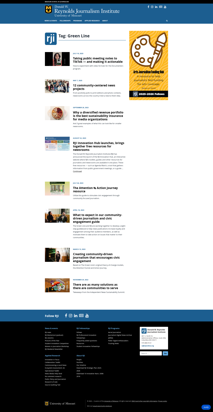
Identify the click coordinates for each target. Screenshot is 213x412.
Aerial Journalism (114, 332)
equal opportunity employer (102, 406)
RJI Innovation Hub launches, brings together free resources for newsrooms (98, 146)
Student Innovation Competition (57, 343)
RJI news (48, 332)
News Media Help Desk (53, 374)
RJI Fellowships (83, 328)
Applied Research (92, 21)
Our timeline (81, 365)
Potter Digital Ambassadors (118, 341)
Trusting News (113, 343)
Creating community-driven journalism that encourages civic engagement (96, 257)
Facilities (80, 362)
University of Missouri (68, 15)
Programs (77, 21)
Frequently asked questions (87, 341)
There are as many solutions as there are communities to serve (95, 286)
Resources (80, 343)
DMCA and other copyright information (144, 401)
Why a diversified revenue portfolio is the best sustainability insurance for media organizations (98, 115)
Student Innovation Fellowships (88, 346)
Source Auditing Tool (52, 385)
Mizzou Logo (48, 9)
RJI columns (49, 338)
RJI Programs (113, 328)
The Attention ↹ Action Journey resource (95, 189)
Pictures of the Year (52, 341)
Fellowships (65, 21)
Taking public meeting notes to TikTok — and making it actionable (98, 60)
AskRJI (206, 407)
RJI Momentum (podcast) (54, 335)
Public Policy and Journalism (55, 379)
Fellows (79, 332)
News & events (51, 21)
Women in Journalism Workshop (57, 346)
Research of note (51, 382)
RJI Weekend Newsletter (54, 349)
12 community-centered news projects (94, 87)
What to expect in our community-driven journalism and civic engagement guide (97, 218)
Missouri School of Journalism (57, 2)
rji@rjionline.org (148, 346)
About (105, 21)
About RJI (81, 355)
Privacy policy (162, 401)
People (79, 359)
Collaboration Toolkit (52, 362)
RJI (87, 9)
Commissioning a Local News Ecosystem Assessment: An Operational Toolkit (55, 368)
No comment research (53, 376)
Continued (77, 171)
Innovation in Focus (52, 359)
